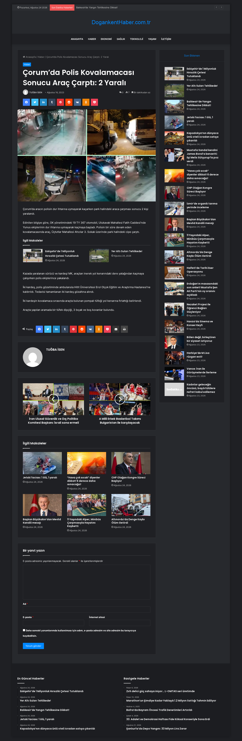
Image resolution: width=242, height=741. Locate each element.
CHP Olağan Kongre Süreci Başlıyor (128, 479)
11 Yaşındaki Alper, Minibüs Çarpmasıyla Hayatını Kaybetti (84, 523)
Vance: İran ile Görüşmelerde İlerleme (201, 370)
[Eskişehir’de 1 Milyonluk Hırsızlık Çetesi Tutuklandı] (33, 255)
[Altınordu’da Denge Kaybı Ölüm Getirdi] (130, 505)
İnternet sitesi (97, 617)
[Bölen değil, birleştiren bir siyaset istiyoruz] (174, 342)
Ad (25, 603)
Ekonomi (106, 39)
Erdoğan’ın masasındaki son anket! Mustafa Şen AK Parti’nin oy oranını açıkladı (202, 289)
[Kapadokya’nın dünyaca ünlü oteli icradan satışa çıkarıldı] (174, 138)
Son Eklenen (192, 55)
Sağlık (121, 39)
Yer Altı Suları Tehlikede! (126, 251)
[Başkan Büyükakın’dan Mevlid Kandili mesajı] (42, 505)
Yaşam (152, 39)
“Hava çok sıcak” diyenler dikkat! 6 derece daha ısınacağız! (83, 481)
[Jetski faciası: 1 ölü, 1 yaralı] (42, 463)
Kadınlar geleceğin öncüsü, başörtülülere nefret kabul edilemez (201, 388)
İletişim (166, 39)
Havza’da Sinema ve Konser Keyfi (200, 323)
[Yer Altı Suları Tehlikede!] (99, 255)
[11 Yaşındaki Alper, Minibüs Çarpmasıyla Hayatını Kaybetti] (86, 505)
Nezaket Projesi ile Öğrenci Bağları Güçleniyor (198, 308)
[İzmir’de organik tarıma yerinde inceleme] (174, 208)
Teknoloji (136, 39)
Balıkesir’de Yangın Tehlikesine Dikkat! (97, 7)
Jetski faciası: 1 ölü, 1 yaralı (40, 477)
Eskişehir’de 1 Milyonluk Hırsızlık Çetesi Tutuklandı (201, 72)
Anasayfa (77, 39)
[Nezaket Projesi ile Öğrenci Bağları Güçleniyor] (174, 309)
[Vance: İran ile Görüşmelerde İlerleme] (174, 373)
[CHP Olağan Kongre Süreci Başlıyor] (130, 463)
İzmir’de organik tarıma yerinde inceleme (202, 205)
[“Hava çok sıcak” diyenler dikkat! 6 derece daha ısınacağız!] (86, 463)
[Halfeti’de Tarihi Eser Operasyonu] (174, 272)
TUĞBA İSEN (35, 92)
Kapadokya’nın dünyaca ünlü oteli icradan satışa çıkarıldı (202, 136)
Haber (92, 39)
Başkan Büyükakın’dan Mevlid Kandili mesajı (42, 521)
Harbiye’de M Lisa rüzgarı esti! (198, 354)
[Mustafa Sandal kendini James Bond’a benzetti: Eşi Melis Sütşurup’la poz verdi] (174, 155)
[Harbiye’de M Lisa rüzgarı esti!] (174, 357)
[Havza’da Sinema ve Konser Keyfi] (174, 326)
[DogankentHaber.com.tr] (121, 22)
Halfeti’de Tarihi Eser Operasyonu (200, 269)
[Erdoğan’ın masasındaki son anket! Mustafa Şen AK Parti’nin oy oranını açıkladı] (174, 288)
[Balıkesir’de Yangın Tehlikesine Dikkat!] (174, 106)
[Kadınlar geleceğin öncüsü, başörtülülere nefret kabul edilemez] (174, 389)
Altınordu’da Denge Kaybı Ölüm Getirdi (128, 521)
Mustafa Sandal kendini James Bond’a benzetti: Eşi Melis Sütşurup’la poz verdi (202, 155)
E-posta (28, 617)
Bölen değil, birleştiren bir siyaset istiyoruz (201, 339)
